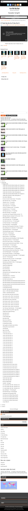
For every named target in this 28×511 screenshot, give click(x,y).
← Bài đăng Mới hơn (5, 72)
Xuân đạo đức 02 (6, 313)
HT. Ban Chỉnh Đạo (4, 435)
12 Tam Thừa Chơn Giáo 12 (8, 343)
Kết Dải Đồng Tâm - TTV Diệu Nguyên (9, 244)
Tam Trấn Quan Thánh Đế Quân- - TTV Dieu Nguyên (12, 308)
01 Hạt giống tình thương (7, 287)
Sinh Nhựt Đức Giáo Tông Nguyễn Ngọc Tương (11, 272)
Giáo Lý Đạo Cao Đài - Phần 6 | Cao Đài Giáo (11, 297)
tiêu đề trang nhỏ (4, 466)
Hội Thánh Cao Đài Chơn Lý (8, 279)
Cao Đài (3, 414)
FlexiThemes (10, 508)
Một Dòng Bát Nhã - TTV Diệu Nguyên (10, 217)
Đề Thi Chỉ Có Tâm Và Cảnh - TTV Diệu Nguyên (11, 241)
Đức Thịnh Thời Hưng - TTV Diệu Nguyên (10, 246)
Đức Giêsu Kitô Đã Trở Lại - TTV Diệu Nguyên (11, 221)
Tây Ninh (2, 448)
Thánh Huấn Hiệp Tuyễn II (7, 377)
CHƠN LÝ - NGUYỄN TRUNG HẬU (9, 292)
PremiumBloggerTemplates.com (10, 509)
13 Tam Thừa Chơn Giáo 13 (8, 342)
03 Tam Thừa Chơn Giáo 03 (8, 359)
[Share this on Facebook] (3, 45)
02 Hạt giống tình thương (7, 285)
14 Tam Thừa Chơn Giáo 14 (8, 340)
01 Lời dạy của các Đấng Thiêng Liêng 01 (23, 58)
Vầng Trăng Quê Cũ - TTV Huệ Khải (9, 205)
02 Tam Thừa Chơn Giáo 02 (8, 360)
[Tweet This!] (5, 45)
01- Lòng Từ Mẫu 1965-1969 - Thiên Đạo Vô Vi (11, 388)
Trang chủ (14, 72)
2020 (3, 182)
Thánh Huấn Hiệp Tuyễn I (7, 379)
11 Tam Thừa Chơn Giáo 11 (8, 345)
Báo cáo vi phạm (5, 460)
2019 (3, 404)
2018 (3, 406)
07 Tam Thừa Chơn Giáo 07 (8, 350)
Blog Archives (13, 115)
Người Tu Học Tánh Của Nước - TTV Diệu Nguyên (12, 248)
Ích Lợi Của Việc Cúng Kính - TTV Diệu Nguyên (11, 253)
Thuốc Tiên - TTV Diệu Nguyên (8, 232)
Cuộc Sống (3, 431)
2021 (3, 180)
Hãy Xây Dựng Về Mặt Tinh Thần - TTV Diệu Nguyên (12, 262)
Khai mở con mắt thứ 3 (7, 320)
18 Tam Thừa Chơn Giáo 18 (8, 335)
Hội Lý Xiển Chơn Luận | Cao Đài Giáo (9, 299)
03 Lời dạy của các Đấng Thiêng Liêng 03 (3, 68)
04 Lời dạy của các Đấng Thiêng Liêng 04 (10, 395)
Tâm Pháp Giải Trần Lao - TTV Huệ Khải (10, 210)
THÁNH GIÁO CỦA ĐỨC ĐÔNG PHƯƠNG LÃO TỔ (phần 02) (13, 190)
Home (2, 20)
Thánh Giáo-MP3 (7, 20)
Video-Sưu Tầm (3, 453)
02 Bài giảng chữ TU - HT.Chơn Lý (9, 275)
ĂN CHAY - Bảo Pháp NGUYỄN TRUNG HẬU (11, 289)
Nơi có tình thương (6, 268)
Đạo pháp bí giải (6, 318)
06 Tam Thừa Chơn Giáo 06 (8, 354)
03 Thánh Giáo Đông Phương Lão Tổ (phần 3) (11, 372)
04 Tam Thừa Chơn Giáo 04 (8, 357)
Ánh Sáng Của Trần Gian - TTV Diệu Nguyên (11, 239)
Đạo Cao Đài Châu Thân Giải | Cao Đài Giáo (11, 294)
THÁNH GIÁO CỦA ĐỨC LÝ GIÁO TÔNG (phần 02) (15, 165)
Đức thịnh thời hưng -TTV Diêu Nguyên (10, 391)
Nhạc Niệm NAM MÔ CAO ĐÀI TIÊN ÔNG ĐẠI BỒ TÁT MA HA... (14, 280)
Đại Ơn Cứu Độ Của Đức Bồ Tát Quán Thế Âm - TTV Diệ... (13, 243)
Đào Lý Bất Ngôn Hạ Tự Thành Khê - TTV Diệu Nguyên (13, 227)
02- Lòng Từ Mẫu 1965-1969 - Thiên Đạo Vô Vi (11, 386)
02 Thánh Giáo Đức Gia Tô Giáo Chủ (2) (10, 366)
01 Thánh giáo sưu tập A (7, 323)
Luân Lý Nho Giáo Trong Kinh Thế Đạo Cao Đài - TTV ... (13, 214)
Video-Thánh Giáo (4, 455)
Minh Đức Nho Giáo (4, 438)
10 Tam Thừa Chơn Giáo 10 (8, 347)
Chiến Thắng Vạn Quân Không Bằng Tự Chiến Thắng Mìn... (13, 238)
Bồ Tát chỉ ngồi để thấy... (7, 381)
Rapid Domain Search (20, 509)
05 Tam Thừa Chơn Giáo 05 (8, 355)
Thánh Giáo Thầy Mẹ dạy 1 (8, 265)
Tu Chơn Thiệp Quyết (6, 316)
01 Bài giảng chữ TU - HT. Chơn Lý (9, 277)
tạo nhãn (2, 444)
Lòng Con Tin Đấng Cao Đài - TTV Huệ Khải (11, 207)
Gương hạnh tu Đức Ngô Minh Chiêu (9, 393)
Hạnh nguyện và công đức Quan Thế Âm (10, 325)
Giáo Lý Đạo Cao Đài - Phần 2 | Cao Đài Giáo (11, 306)
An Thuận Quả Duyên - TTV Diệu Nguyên (10, 222)
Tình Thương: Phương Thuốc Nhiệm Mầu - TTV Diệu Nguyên (14, 255)
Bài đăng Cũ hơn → (23, 72)
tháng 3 (4, 183)
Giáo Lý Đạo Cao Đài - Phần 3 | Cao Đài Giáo (11, 304)
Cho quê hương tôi (6, 267)
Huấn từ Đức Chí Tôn (6, 331)
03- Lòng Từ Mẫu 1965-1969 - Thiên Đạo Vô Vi (11, 384)
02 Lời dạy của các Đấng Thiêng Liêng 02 (16, 58)
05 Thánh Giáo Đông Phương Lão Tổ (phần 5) (11, 369)
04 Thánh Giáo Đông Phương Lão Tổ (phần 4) (11, 371)
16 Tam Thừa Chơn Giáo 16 (8, 337)
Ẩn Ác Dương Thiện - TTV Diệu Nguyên (10, 224)
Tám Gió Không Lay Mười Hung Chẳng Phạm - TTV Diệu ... (13, 250)
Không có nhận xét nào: (20, 25)
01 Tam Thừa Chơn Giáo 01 (8, 362)
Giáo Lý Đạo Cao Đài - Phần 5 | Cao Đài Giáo (11, 301)
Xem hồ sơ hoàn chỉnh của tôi (6, 416)
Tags (8, 115)
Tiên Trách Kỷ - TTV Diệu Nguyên (9, 234)
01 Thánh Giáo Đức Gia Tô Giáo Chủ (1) (10, 23)
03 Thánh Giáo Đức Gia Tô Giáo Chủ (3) (10, 364)
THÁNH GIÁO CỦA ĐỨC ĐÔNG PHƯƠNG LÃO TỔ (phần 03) (13, 188)
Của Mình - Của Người (7, 383)
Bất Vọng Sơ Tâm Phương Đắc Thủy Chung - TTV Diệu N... (13, 226)
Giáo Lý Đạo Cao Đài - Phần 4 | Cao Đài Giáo (11, 302)
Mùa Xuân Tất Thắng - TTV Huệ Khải (9, 212)
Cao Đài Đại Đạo (14, 8)
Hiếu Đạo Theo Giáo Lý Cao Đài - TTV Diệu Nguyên (12, 258)
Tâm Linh (2, 446)
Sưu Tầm (2, 442)
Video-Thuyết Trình (4, 457)
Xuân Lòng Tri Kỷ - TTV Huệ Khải (9, 204)
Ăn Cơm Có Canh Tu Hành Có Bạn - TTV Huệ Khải (15, 147)
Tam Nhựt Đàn (5, 328)
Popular (3, 115)
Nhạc (2, 440)
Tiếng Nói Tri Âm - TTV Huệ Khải (9, 202)
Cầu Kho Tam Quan (4, 427)
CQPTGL (2, 429)
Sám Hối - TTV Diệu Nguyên (8, 256)
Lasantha (21, 508)
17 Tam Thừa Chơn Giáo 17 (8, 333)
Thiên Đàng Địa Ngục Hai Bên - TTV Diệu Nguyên (12, 231)
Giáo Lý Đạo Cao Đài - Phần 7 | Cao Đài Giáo (11, 296)
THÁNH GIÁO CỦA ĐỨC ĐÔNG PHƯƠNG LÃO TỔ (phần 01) (13, 193)
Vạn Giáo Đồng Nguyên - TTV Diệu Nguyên (10, 251)
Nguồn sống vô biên (6, 270)
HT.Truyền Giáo (3, 436)
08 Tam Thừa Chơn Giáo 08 (8, 352)
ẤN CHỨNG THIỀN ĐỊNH (10, 159)
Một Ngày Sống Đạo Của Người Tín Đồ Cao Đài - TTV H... (13, 215)
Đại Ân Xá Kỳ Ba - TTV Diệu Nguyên (9, 236)
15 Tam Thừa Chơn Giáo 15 (8, 338)
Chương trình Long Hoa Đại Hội (8, 326)
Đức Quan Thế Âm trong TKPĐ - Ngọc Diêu (10, 309)
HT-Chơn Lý (3, 433)
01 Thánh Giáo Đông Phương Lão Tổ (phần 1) (11, 376)
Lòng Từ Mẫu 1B (6, 401)
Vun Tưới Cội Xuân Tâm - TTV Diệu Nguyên (10, 219)
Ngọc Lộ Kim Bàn (6, 330)
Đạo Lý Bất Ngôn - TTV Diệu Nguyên (9, 389)
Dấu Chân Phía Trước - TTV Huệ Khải (9, 200)
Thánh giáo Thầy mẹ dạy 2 (7, 263)
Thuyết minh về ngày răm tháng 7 (9, 311)
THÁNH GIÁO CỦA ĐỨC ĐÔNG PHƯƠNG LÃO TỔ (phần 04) (13, 186)
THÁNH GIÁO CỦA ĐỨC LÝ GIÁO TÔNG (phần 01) (15, 129)
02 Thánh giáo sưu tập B (7, 321)
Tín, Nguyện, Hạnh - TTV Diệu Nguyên (9, 260)
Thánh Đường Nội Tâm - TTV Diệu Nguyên (10, 229)
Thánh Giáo (3, 464)
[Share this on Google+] (6, 45)
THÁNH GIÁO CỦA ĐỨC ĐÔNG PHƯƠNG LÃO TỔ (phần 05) (13, 185)
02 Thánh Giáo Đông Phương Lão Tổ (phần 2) (11, 374)
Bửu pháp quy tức (6, 273)
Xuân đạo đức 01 (6, 314)
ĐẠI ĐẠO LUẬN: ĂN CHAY (6, 117)
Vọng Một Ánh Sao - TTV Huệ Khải (9, 209)
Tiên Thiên (2, 451)
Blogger (16, 409)
